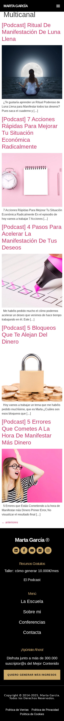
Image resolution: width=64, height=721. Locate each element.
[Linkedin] (16, 550)
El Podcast (32, 580)
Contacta (32, 632)
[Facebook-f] (24, 550)
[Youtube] (32, 550)
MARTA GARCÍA (16, 6)
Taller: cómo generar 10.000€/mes (32, 571)
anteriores (10, 522)
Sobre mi (32, 611)
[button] (58, 6)
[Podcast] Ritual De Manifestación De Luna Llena (31, 32)
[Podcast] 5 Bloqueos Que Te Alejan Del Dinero (29, 335)
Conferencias (32, 622)
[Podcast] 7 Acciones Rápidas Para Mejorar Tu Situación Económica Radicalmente (30, 133)
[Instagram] (48, 550)
